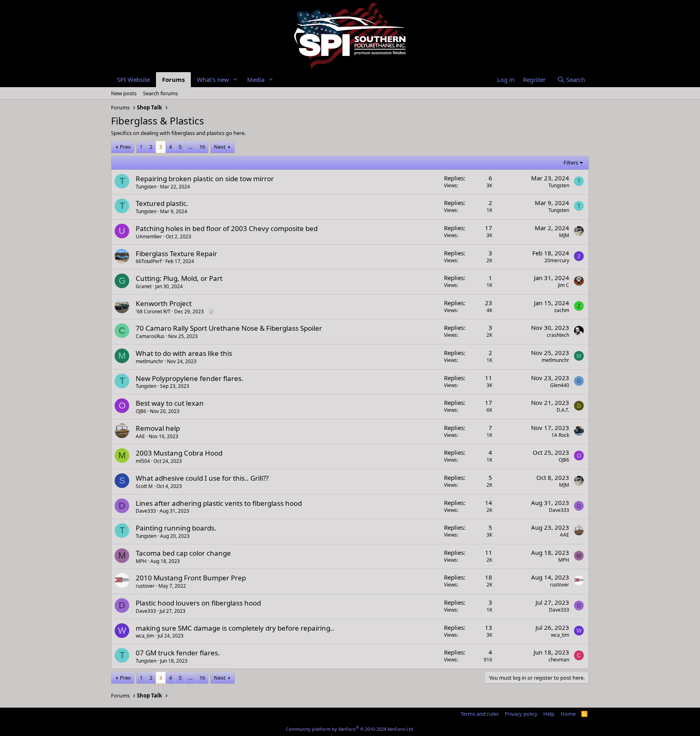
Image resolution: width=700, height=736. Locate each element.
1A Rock (560, 435)
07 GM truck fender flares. (178, 652)
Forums (173, 79)
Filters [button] (570, 162)
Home (568, 713)
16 (202, 146)
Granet (144, 286)
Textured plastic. (162, 203)
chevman (558, 659)
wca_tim (145, 635)
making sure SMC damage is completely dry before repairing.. (235, 628)
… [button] (190, 146)
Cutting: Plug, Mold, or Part (179, 278)
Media (256, 79)
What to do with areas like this (184, 353)
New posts (124, 93)
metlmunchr (149, 361)
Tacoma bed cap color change (183, 553)
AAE (140, 436)
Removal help (158, 428)
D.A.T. (563, 410)
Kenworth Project (164, 303)
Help (549, 713)
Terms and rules (480, 713)
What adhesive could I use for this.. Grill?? (202, 478)
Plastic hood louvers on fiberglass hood (198, 603)
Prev (125, 146)
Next (220, 146)
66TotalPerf (149, 261)
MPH (141, 561)
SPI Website (133, 79)
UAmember (149, 236)
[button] (235, 79)
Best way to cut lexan (170, 403)
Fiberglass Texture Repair (176, 253)
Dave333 (146, 510)
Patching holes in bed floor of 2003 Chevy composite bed (227, 228)
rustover (145, 585)
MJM (564, 235)
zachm (561, 310)
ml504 (143, 461)
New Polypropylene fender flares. (189, 378)
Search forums (160, 93)
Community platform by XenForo (350, 729)
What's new (213, 79)
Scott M (144, 486)
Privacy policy (521, 713)
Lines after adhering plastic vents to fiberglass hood (219, 503)
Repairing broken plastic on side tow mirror (205, 178)
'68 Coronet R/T (153, 311)
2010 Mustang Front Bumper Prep (191, 577)
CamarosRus (150, 336)
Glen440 (559, 385)
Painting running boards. (176, 528)
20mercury (556, 260)
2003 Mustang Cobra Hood (179, 453)
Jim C (563, 285)
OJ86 (141, 411)
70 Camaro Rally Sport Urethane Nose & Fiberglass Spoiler (229, 328)
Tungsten (146, 186)
